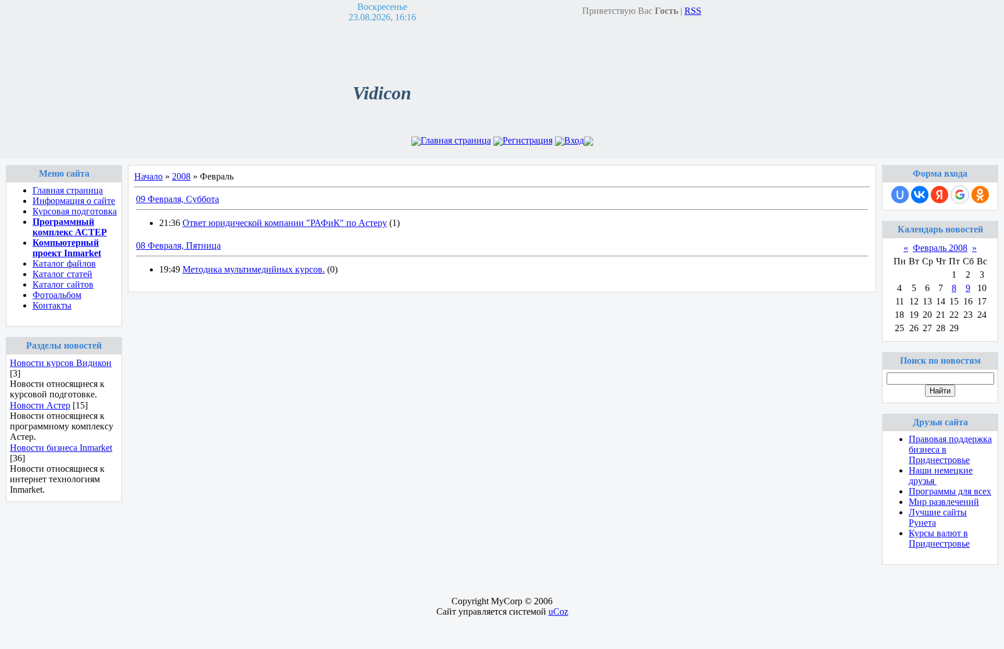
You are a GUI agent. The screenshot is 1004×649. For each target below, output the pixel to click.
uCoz (558, 611)
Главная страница (456, 140)
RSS (692, 11)
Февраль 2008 (940, 248)
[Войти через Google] (960, 194)
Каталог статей (62, 274)
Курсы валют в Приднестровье (939, 538)
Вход (574, 140)
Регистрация (528, 140)
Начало (148, 176)
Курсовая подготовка (75, 211)
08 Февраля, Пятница (178, 245)
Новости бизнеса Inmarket (61, 448)
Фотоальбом (57, 295)
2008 (181, 176)
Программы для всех (950, 491)
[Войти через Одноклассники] (980, 194)
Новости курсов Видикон (61, 363)
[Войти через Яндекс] (939, 194)
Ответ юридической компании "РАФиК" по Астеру (284, 223)
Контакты (52, 305)
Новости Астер (40, 405)
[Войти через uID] (900, 194)
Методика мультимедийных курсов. (253, 269)
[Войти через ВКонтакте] (919, 194)
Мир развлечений (944, 502)
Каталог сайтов (63, 284)
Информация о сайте (74, 201)
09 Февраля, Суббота (177, 199)
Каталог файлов (64, 263)
